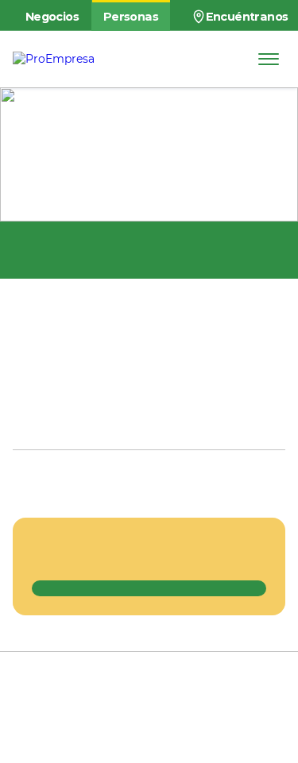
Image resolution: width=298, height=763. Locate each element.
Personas (130, 17)
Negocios (52, 17)
